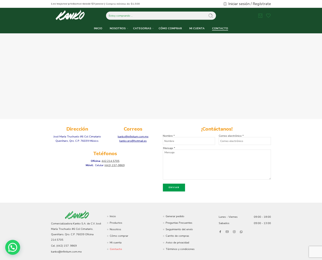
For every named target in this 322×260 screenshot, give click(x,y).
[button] (12, 247)
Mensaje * (169, 149)
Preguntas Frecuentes (179, 223)
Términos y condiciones (180, 249)
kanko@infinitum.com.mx (133, 136)
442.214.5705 (110, 161)
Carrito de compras (177, 236)
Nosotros (115, 229)
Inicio (113, 216)
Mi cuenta (115, 242)
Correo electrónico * (231, 135)
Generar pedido (175, 216)
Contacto (116, 249)
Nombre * (169, 135)
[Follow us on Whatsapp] (241, 231)
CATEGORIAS (142, 28)
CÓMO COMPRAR (170, 28)
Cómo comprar (119, 236)
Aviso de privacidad (177, 242)
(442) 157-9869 (114, 165)
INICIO (98, 28)
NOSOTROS (118, 28)
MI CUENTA (197, 28)
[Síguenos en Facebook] (220, 231)
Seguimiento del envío (179, 229)
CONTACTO (220, 28)
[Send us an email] (227, 231)
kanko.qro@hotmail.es (133, 141)
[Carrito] (260, 15)
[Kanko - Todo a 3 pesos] (70, 15)
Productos (116, 223)
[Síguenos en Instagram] (234, 231)
